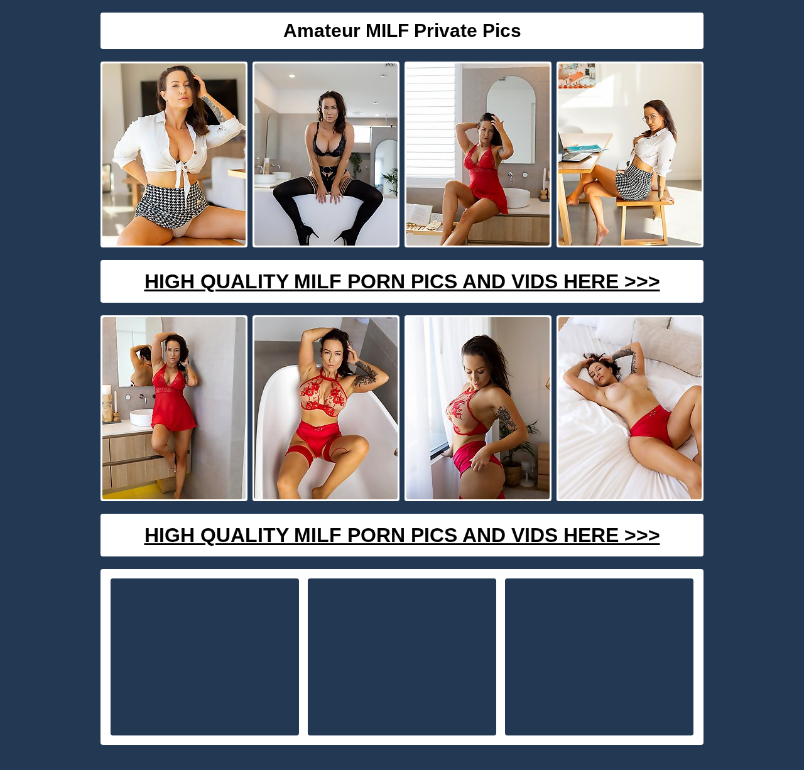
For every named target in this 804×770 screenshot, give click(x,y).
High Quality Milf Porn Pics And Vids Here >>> (402, 281)
